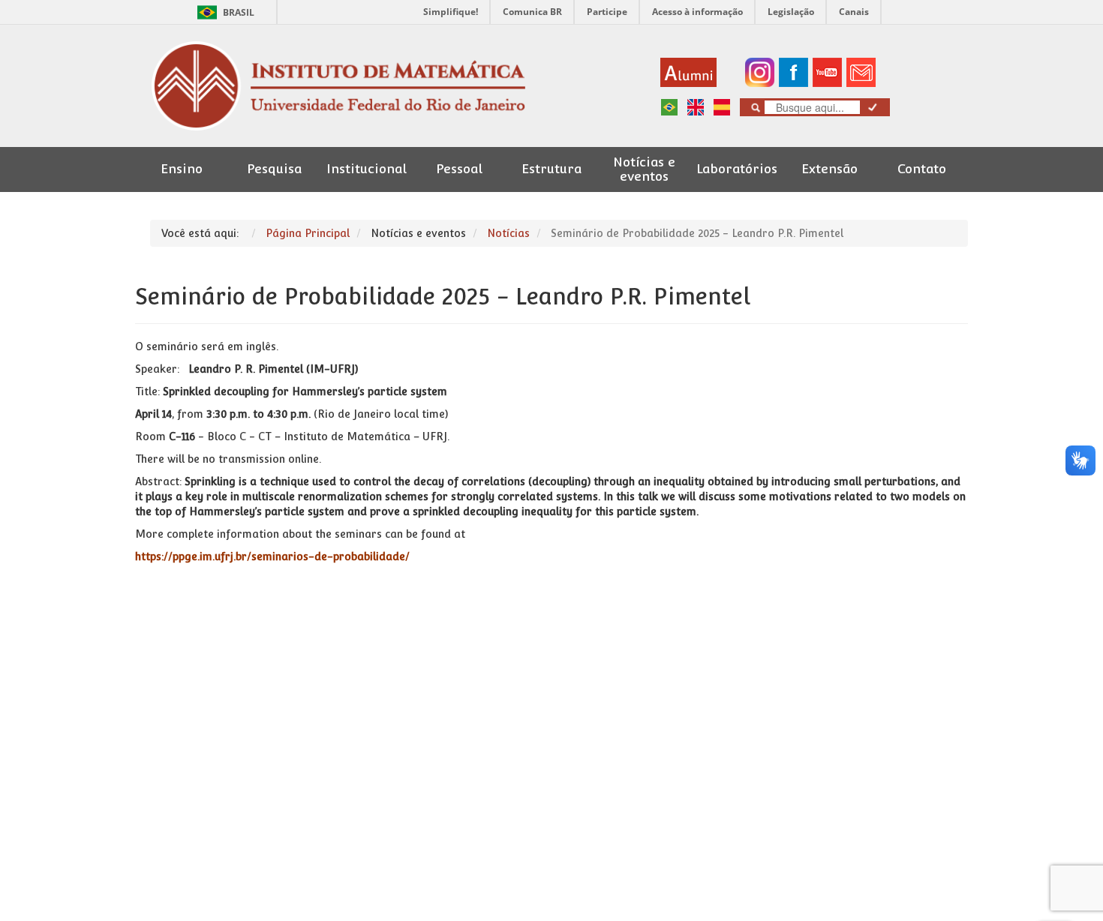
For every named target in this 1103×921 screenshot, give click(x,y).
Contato (921, 169)
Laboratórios (736, 169)
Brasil (223, 12)
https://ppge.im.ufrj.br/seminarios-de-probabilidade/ (272, 556)
